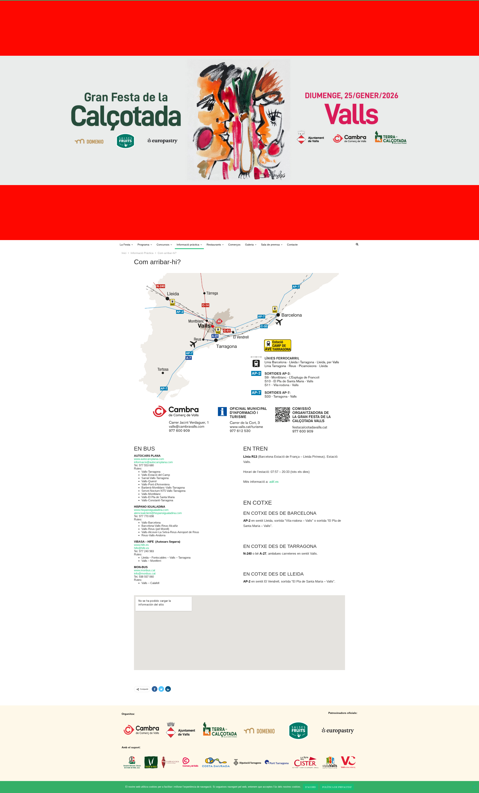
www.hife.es (141, 544)
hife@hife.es (141, 548)
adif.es (274, 482)
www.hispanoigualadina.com (151, 509)
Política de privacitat (337, 787)
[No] (474, 787)
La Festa (125, 244)
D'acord (310, 787)
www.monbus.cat (144, 570)
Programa (143, 244)
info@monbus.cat (144, 573)
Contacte (292, 244)
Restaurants (214, 244)
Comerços (234, 244)
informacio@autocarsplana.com (153, 462)
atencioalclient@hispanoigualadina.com (158, 513)
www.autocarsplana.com (149, 458)
